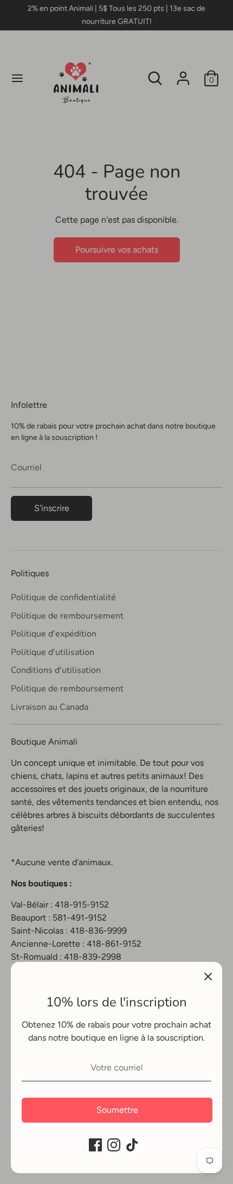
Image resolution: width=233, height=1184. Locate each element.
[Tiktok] (132, 1144)
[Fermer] (208, 976)
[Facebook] (95, 1144)
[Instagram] (113, 1144)
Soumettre (117, 1110)
